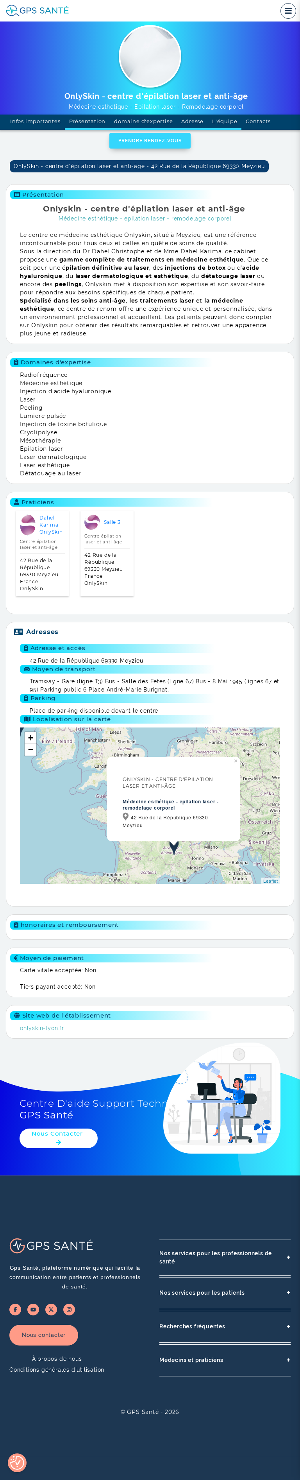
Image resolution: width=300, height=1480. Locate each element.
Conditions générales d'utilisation (56, 1370)
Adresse (192, 121)
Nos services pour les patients (225, 1293)
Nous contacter (44, 1335)
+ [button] (31, 738)
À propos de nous (57, 1359)
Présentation (87, 121)
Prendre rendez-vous (150, 140)
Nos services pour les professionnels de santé (225, 1257)
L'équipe (224, 121)
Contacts (258, 121)
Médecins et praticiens (225, 1360)
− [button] (31, 749)
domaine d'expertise (143, 121)
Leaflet (270, 881)
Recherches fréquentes (225, 1326)
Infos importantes (35, 121)
